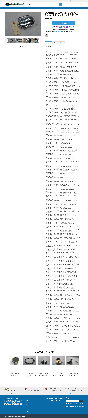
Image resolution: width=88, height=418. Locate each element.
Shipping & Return (30, 406)
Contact (28, 402)
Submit (80, 401)
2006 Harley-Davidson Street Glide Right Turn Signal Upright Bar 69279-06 (72, 374)
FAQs (27, 409)
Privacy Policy (29, 404)
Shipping (56, 43)
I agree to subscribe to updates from (75, 404)
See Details (9, 393)
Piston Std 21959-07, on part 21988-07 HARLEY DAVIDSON (15, 374)
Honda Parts (31, 8)
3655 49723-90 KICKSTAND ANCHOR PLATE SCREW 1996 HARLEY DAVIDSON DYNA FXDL (44, 374)
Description (49, 43)
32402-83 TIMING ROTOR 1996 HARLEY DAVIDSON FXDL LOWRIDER (58, 374)
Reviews (62, 43)
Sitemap (28, 411)
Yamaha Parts (47, 8)
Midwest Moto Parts (12, 416)
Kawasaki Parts (22, 8)
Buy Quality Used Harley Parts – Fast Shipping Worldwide (22, 10)
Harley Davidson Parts (10, 8)
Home (6, 10)
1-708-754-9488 (78, 8)
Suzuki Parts (39, 8)
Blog (27, 400)
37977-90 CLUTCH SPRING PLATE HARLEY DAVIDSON (30, 374)
